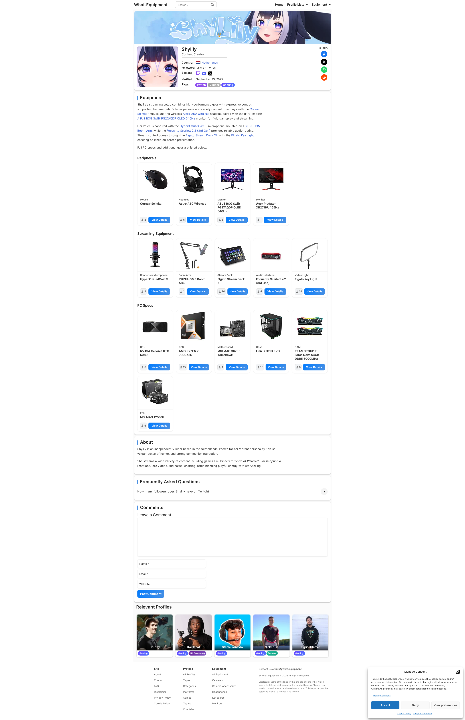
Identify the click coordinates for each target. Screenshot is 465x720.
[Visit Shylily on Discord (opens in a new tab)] (204, 73)
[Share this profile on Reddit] (324, 77)
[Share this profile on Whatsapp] (324, 69)
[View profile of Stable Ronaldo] (232, 632)
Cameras (217, 680)
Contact (158, 680)
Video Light (302, 275)
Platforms (188, 691)
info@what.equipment (288, 669)
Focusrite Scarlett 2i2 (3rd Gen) (188, 130)
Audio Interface (265, 275)
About (157, 674)
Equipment (320, 4)
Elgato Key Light (242, 135)
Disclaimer (160, 691)
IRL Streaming (197, 653)
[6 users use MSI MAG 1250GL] (155, 392)
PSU (142, 413)
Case (259, 347)
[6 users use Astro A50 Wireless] (193, 178)
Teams (187, 703)
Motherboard (225, 347)
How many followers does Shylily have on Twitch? (173, 491)
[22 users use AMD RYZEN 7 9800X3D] (194, 326)
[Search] (212, 4)
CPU (181, 347)
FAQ (156, 686)
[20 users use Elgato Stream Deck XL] (232, 254)
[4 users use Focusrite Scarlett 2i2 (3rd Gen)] (271, 254)
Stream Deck (225, 275)
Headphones (219, 691)
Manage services (382, 695)
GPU (142, 347)
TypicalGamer (310, 647)
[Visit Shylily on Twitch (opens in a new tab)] (197, 73)
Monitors (217, 703)
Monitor (222, 199)
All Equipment (220, 674)
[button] (458, 672)
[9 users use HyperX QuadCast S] (155, 254)
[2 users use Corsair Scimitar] (155, 178)
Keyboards (218, 697)
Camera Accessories (224, 686)
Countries (188, 709)
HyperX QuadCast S (193, 126)
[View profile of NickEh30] (271, 632)
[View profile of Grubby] (155, 632)
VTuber (214, 85)
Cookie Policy (404, 713)
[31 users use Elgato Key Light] (309, 254)
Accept (385, 705)
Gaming (228, 85)
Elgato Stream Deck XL (202, 135)
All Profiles (189, 674)
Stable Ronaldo (232, 647)
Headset (184, 199)
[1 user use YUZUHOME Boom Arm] (193, 254)
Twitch (201, 85)
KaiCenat (193, 647)
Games (187, 697)
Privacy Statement (422, 713)
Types (186, 680)
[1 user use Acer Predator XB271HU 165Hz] (271, 179)
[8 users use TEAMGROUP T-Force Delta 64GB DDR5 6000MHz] (309, 326)
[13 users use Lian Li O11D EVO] (271, 326)
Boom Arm (185, 275)
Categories (189, 686)
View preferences (445, 705)
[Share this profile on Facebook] (324, 54)
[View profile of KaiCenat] (193, 632)
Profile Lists (296, 4)
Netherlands (210, 62)
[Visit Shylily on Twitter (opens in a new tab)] (210, 73)
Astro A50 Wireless (196, 113)
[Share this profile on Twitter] (324, 62)
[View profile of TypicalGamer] (310, 632)
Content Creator (193, 54)
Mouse (144, 199)
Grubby (154, 647)
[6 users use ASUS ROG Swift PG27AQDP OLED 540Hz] (232, 178)
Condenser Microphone (153, 275)
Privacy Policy (162, 697)
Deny (415, 705)
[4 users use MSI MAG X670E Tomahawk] (232, 326)
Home (279, 4)
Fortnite (272, 653)
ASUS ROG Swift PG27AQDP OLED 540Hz (166, 118)
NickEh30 (271, 647)
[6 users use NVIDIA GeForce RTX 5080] (155, 326)
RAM (297, 347)
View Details (159, 219)
